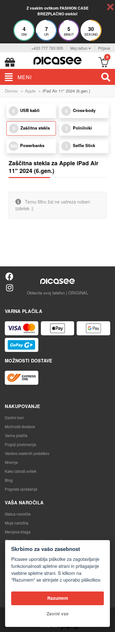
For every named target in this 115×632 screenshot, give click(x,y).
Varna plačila (16, 435)
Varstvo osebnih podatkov (27, 453)
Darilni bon (14, 417)
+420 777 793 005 (47, 48)
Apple (30, 91)
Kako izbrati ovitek (20, 471)
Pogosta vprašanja (21, 489)
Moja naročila (16, 522)
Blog (9, 480)
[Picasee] (57, 60)
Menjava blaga (18, 531)
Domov (11, 91)
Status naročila (18, 514)
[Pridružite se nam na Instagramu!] (9, 287)
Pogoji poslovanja (20, 444)
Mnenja (11, 462)
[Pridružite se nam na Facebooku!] (9, 276)
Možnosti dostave (20, 426)
